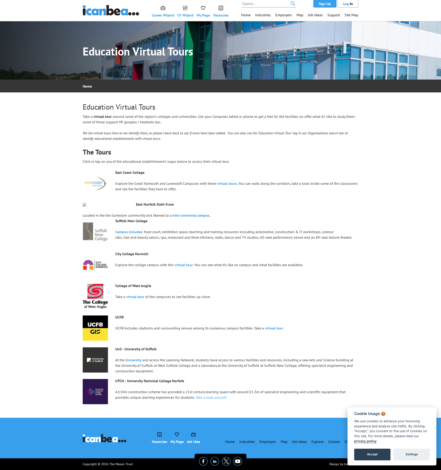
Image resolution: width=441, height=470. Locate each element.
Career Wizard (163, 15)
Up (325, 3)
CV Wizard (185, 15)
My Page (203, 15)
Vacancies (221, 15)
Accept (372, 454)
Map (300, 15)
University (133, 360)
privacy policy (365, 441)
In (348, 3)
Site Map (351, 15)
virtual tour (184, 265)
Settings (412, 454)
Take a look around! (211, 397)
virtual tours (227, 183)
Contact (334, 441)
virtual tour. (274, 328)
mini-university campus (190, 215)
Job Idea (193, 441)
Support (333, 15)
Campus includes (128, 231)
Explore (317, 441)
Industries (263, 15)
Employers (283, 15)
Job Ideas (315, 15)
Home (246, 15)
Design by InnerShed (343, 464)
